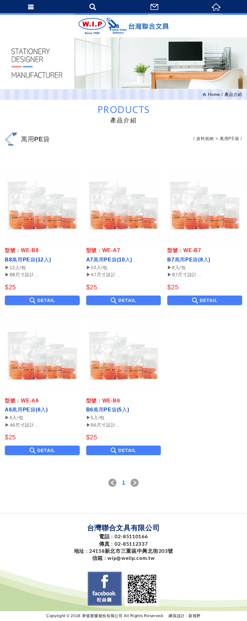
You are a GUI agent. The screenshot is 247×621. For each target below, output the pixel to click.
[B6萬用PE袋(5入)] (123, 355)
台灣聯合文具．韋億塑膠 (123, 26)
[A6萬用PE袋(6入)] (42, 355)
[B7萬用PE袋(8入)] (204, 205)
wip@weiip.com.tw (131, 558)
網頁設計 (177, 616)
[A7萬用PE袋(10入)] (123, 205)
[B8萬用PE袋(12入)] (42, 205)
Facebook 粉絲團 (105, 589)
